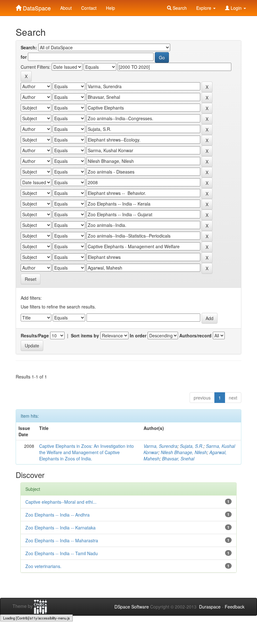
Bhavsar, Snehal (178, 458)
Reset (30, 279)
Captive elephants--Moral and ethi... (61, 502)
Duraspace (210, 606)
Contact (89, 8)
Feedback (234, 606)
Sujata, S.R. (191, 446)
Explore (204, 8)
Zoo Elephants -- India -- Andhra (57, 515)
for (24, 57)
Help (110, 8)
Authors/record (195, 335)
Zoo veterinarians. (43, 566)
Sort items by (85, 335)
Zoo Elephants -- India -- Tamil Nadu (61, 553)
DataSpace (36, 6)
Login (236, 8)
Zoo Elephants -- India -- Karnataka (60, 527)
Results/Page (35, 335)
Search (179, 8)
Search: (29, 47)
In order (138, 335)
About (66, 8)
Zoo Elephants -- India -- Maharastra (61, 540)
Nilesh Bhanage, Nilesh (184, 452)
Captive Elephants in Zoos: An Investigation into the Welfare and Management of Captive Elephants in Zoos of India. (86, 452)
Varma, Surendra (160, 446)
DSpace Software (131, 606)
